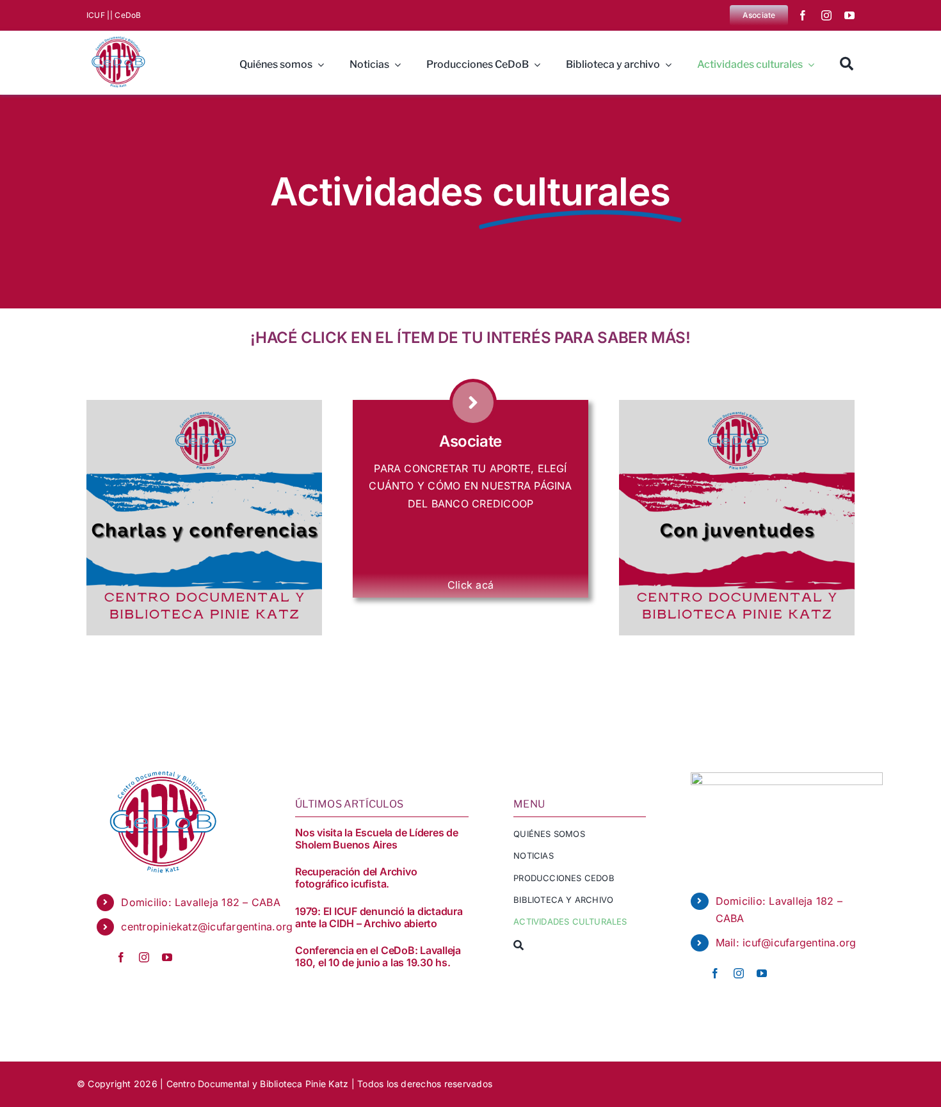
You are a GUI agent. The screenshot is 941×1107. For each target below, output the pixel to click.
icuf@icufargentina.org (799, 942)
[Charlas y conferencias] (204, 405)
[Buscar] (846, 62)
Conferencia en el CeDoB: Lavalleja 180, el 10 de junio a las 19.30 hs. (378, 956)
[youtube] (849, 15)
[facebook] (803, 15)
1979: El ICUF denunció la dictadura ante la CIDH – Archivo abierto (379, 917)
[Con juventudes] (737, 405)
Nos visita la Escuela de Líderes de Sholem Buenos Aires (376, 838)
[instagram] (826, 15)
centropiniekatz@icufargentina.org (207, 926)
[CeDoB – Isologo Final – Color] (117, 35)
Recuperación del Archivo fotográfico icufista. (356, 877)
